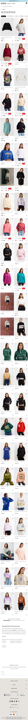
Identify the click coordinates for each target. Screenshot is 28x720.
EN (18, 707)
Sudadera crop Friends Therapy (21, 536)
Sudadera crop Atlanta (5, 561)
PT (15, 707)
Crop (16, 16)
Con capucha (10, 16)
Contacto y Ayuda (14, 680)
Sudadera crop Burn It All (6, 411)
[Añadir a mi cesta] (13, 41)
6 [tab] (18, 243)
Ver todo (4, 16)
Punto (4, 641)
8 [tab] (6, 493)
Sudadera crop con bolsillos (6, 586)
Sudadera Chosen (4, 536)
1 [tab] (1, 218)
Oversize (21, 16)
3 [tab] (16, 218)
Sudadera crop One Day (20, 411)
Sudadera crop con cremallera (21, 336)
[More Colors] (22, 40)
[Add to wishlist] (12, 19)
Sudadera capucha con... (20, 261)
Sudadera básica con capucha (21, 37)
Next (26, 27)
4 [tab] (3, 218)
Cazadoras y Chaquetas (15, 641)
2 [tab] (2, 218)
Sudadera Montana (5, 486)
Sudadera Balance (4, 436)
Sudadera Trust (4, 611)
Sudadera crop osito (19, 611)
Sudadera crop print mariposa (21, 62)
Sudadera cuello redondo (6, 62)
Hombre (13, 3)
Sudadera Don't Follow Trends (21, 436)
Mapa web (20, 718)
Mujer (9, 3)
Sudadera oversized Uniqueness (7, 87)
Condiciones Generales (10, 718)
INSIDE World (14, 688)
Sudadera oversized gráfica (20, 486)
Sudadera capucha (18, 386)
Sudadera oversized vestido (6, 286)
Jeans (4, 646)
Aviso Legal (16, 718)
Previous (15, 27)
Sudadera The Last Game (20, 461)
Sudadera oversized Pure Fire (21, 511)
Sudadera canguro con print (20, 561)
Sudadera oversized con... (6, 311)
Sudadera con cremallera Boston (7, 511)
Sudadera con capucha (5, 261)
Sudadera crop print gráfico (20, 586)
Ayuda (14, 684)
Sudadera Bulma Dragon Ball (20, 211)
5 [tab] (4, 218)
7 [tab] (5, 218)
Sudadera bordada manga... (6, 37)
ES (13, 707)
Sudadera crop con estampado (7, 361)
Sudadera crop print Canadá (6, 162)
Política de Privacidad (5, 717)
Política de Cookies (13, 717)
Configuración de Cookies (21, 717)
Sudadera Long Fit (4, 137)
